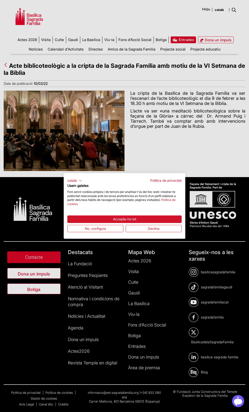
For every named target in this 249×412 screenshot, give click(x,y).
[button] (74, 181)
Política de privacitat (166, 180)
